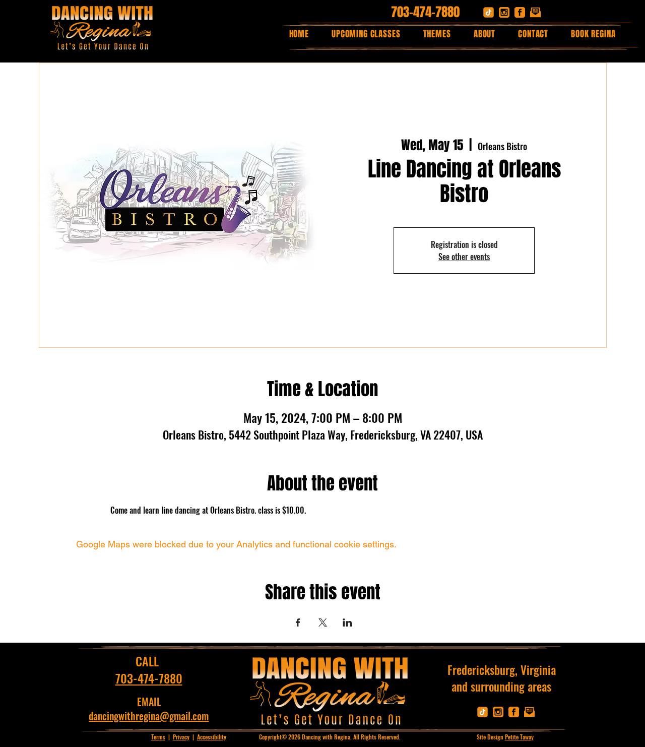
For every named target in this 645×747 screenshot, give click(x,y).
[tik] (488, 12)
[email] (535, 12)
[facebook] (519, 12)
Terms (158, 736)
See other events (464, 257)
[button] (437, 34)
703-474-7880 (425, 12)
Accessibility (211, 736)
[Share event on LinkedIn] (347, 622)
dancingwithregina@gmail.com (149, 715)
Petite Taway (519, 736)
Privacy (181, 736)
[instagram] (504, 12)
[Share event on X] (323, 622)
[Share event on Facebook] (298, 622)
